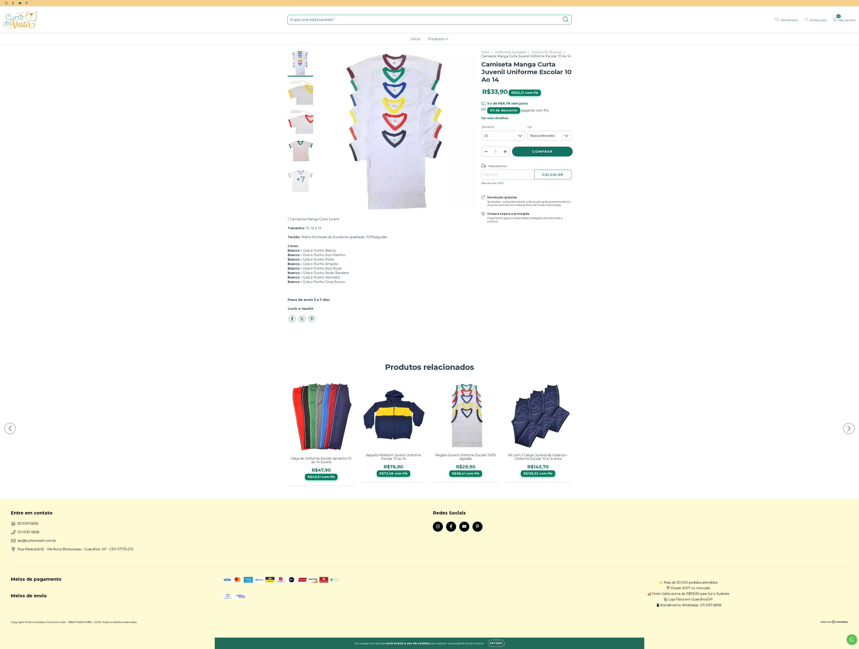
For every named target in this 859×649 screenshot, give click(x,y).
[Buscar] (566, 19)
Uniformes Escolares (511, 52)
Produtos (436, 39)
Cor (529, 127)
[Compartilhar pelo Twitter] (302, 321)
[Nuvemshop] (834, 622)
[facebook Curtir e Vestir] (13, 3)
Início (415, 39)
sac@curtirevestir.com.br (36, 541)
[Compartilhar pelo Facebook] (292, 321)
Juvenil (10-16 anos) (546, 52)
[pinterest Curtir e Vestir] (27, 3)
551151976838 (27, 524)
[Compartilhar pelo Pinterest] (311, 321)
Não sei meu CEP (492, 183)
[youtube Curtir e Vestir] (20, 3)
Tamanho (487, 127)
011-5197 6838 (28, 532)
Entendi (496, 643)
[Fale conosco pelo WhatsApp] (852, 639)
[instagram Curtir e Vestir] (6, 3)
